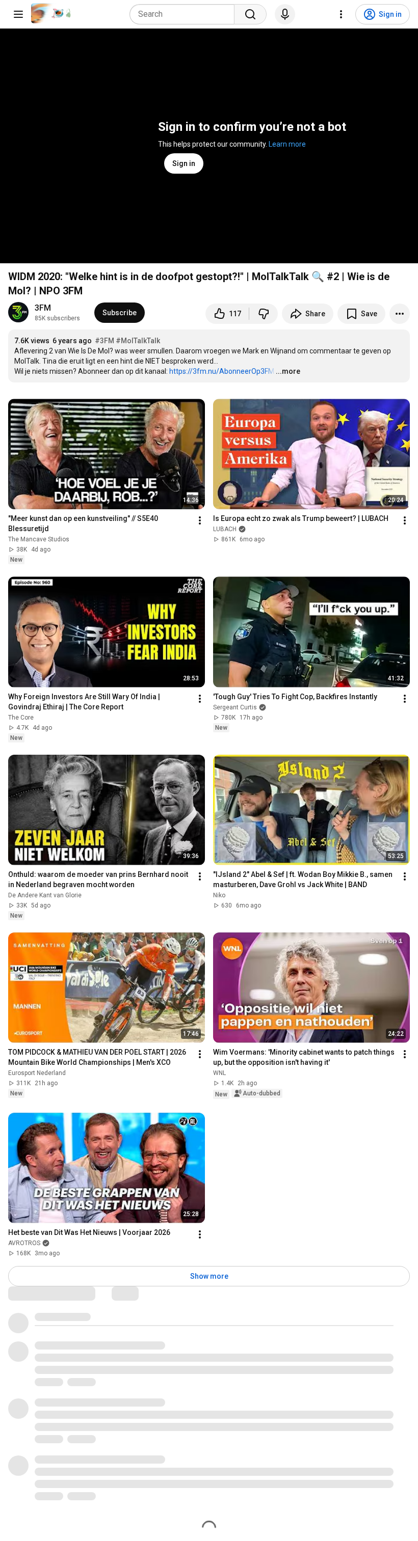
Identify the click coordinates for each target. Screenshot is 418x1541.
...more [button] (288, 371)
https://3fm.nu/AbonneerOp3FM (221, 371)
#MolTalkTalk (138, 341)
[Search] (250, 14)
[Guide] (18, 14)
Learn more (287, 144)
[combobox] (185, 14)
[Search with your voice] (285, 14)
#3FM (104, 341)
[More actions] (399, 314)
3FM (43, 308)
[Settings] (341, 14)
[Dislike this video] (263, 314)
